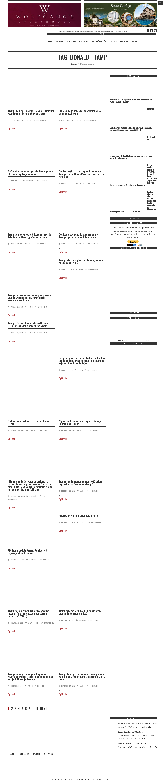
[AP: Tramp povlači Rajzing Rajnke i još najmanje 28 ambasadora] (31, 530)
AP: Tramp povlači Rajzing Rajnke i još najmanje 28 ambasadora (27, 551)
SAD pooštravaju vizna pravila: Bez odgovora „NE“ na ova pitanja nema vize (30, 172)
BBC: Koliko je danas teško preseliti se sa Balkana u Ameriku (80, 112)
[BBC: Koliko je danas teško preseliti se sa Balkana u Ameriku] (82, 91)
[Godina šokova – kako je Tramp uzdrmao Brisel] (31, 401)
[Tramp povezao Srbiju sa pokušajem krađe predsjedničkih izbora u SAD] (82, 591)
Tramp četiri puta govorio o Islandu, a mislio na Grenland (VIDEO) (81, 261)
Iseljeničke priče (99, 41)
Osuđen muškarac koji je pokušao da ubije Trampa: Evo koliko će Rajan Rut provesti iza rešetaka (81, 173)
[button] (44, 15)
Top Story (71, 41)
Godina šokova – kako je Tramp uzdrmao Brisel (28, 422)
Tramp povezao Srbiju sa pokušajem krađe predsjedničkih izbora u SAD (80, 612)
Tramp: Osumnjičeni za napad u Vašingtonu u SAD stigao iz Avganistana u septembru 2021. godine (82, 676)
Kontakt (36, 754)
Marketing (48, 754)
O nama (12, 754)
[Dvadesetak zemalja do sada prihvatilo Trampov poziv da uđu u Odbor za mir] (82, 214)
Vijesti (81, 183)
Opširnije (12, 128)
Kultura (113, 41)
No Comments (41, 120)
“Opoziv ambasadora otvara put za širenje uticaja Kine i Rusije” (80, 422)
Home (50, 41)
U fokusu (59, 41)
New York (124, 41)
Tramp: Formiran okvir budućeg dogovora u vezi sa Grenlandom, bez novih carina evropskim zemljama (29, 297)
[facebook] (148, 30)
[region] (44, 15)
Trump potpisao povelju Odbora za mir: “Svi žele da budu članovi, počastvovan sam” (30, 235)
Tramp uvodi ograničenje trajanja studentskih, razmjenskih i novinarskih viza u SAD (31, 112)
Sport (134, 41)
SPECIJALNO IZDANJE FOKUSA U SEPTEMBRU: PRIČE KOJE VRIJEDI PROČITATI (132, 100)
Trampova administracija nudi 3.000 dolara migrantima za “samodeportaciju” (80, 483)
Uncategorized (33, 623)
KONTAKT (84, 779)
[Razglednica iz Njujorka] (133, 330)
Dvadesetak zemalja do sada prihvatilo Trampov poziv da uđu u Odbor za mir (78, 235)
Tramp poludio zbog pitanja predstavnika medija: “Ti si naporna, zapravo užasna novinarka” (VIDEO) (28, 613)
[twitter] (151, 30)
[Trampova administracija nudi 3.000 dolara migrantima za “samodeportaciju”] (82, 461)
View (149, 727)
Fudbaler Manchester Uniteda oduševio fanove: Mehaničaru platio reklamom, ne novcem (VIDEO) (86, 31)
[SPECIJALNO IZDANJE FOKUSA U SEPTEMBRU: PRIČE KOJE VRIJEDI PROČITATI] (128, 88)
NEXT (43, 708)
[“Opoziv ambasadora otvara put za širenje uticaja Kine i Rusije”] (82, 401)
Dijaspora (83, 41)
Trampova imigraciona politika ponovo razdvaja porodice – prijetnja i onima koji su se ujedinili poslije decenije (30, 676)
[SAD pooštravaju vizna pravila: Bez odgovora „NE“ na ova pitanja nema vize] (31, 151)
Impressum (24, 754)
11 (37, 708)
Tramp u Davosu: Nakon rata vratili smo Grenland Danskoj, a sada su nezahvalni (28, 324)
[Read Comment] (112, 725)
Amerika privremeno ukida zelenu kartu (79, 515)
